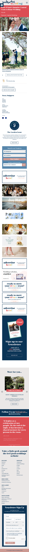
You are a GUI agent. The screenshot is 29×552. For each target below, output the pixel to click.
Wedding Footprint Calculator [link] (5, 476)
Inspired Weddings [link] (12, 15)
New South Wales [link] (6, 112)
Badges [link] (3, 503)
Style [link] (18, 470)
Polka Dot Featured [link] (15, 390)
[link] (2, 5)
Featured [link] (3, 15)
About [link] (3, 486)
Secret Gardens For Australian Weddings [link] (14, 395)
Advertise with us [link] (5, 501)
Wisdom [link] (3, 463)
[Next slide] (27, 392)
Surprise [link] (4, 101)
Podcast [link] (3, 470)
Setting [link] (18, 471)
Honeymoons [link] (4, 468)
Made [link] (3, 465)
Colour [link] (18, 467)
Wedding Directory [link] (6, 480)
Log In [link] (3, 492)
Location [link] (18, 468)
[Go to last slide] (2, 392)
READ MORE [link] (14, 142)
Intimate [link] (4, 100)
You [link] (2, 467)
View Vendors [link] (14, 159)
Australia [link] (4, 110)
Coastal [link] (4, 99)
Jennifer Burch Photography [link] (8, 87)
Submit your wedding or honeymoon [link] (7, 499)
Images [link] (18, 465)
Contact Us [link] (4, 491)
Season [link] (18, 473)
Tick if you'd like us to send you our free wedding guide (14, 534)
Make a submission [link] (5, 497)
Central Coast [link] (5, 111)
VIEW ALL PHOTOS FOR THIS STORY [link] (14, 74)
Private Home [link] (5, 105)
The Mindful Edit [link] (5, 473)
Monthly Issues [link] (20, 475)
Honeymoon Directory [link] (6, 482)
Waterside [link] (4, 106)
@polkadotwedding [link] (14, 414)
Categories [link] (19, 462)
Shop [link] (3, 471)
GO (24, 164)
